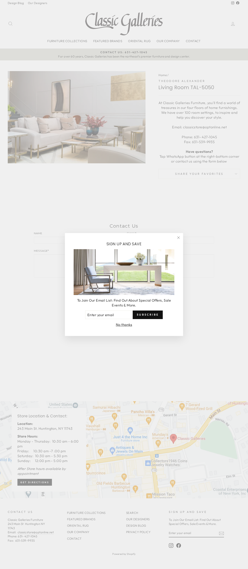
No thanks (124, 324)
